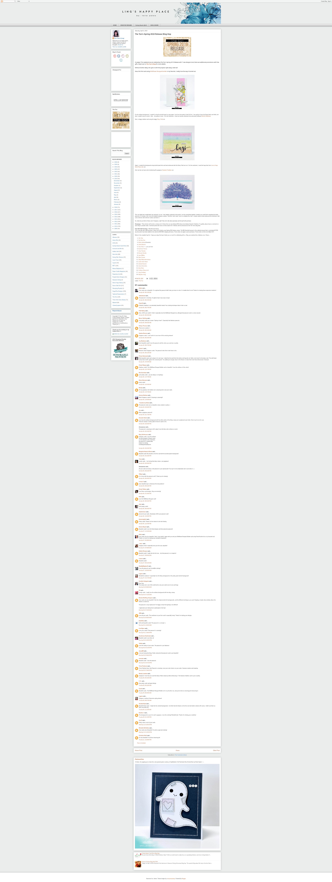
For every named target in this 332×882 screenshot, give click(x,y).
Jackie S (141, 348)
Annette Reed (142, 703)
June (115, 192)
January (116, 204)
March (116, 199)
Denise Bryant (142, 526)
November (117, 183)
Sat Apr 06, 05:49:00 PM (145, 478)
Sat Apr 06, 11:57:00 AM (145, 392)
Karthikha (141, 620)
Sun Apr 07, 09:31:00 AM (145, 563)
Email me (120, 44)
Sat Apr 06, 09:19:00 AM (145, 337)
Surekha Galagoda (144, 581)
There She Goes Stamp (118, 299)
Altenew (114, 237)
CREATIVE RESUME (126, 25)
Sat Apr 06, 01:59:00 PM (145, 423)
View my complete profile (119, 46)
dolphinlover (142, 511)
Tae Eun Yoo (141, 240)
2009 (115, 228)
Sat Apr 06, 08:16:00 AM (145, 292)
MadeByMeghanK (143, 566)
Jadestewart (142, 295)
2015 (115, 214)
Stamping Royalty (117, 288)
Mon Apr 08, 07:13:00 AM (145, 594)
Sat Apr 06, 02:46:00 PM (145, 448)
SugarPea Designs (117, 291)
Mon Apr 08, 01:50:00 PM (145, 640)
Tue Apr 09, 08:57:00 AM (145, 700)
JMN (140, 613)
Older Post (216, 750)
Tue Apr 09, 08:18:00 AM (145, 685)
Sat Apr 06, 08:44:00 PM (145, 508)
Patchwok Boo (139, 759)
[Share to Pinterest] (157, 278)
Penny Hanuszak (143, 356)
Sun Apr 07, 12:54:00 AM (145, 531)
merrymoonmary (171, 878)
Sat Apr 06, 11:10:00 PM (145, 523)
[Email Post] (147, 278)
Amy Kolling (142, 272)
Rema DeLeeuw (143, 380)
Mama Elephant (116, 268)
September (117, 187)
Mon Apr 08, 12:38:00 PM (145, 632)
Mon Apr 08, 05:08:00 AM (145, 587)
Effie (140, 496)
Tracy (140, 459)
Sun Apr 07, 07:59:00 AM (145, 547)
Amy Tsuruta (141, 251)
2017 (115, 209)
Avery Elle (115, 240)
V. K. (140, 681)
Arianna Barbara (143, 395)
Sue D (140, 720)
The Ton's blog (151, 64)
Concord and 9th (117, 248)
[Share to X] (153, 278)
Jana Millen (141, 255)
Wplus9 (114, 302)
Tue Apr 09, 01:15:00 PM (145, 717)
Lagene (141, 573)
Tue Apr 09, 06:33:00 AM (145, 677)
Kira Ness (141, 268)
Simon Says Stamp (117, 282)
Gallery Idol (115, 251)
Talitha (140, 643)
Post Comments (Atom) (181, 755)
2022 (115, 171)
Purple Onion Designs (118, 277)
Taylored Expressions (118, 294)
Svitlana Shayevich (143, 270)
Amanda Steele (143, 417)
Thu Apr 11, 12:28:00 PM (145, 739)
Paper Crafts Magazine (118, 271)
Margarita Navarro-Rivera (145, 451)
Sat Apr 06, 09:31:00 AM (145, 352)
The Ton (140, 238)
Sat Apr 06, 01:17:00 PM (145, 414)
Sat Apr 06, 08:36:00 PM (145, 501)
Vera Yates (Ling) (119, 38)
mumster (141, 658)
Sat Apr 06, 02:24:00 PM (145, 431)
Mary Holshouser (143, 434)
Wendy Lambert (143, 673)
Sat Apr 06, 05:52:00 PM (145, 486)
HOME (115, 25)
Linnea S (141, 481)
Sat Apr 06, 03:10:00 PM (145, 455)
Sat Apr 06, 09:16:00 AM (145, 330)
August (116, 190)
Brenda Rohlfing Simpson (146, 597)
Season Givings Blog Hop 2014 (150, 861)
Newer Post (138, 750)
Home (177, 750)
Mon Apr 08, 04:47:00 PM (145, 662)
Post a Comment (141, 743)
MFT (113, 265)
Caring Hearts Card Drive (119, 245)
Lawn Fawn (115, 260)
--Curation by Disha (144, 402)
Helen (140, 534)
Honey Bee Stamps (117, 257)
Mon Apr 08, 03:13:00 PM (145, 647)
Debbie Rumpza (143, 551)
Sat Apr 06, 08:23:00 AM (145, 300)
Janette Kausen (142, 263)
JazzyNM (141, 651)
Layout (114, 262)
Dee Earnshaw (142, 372)
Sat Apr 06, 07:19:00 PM (145, 493)
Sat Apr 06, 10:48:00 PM (145, 516)
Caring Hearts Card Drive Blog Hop (150, 853)
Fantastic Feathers (167, 170)
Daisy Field (160, 119)
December (117, 180)
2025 (115, 164)
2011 (115, 223)
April (115, 197)
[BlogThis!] (152, 278)
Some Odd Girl (116, 285)
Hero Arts (115, 254)
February (116, 202)
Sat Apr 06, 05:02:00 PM (145, 470)
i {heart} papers (116, 305)
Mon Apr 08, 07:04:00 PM (145, 670)
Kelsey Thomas (143, 325)
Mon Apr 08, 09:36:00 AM (145, 617)
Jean (140, 504)
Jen (140, 410)
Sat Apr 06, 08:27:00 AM (145, 307)
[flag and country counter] (120, 334)
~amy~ (140, 543)
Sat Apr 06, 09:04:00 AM (145, 322)
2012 (115, 221)
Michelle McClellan (144, 728)
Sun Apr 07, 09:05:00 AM (145, 555)
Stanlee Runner (143, 333)
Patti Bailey (142, 310)
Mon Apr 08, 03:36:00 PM (145, 655)
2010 (115, 226)
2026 (115, 162)
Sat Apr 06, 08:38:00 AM (145, 315)
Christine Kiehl (143, 735)
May (115, 195)
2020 (115, 176)
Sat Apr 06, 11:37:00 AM (145, 377)
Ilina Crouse (141, 257)
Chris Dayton (142, 244)
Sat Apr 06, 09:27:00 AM (145, 345)
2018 (115, 207)
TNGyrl (141, 474)
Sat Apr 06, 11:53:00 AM (145, 384)
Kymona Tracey (142, 248)
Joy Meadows (142, 341)
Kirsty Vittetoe (142, 489)
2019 (115, 178)
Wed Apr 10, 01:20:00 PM (145, 732)
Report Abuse (117, 310)
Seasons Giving (116, 279)
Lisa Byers (141, 628)
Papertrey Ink (116, 274)
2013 (115, 219)
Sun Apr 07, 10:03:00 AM (145, 570)
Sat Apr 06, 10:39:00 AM (145, 361)
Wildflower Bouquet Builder (158, 71)
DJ (139, 590)
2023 (115, 169)
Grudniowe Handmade (145, 636)
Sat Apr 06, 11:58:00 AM (145, 399)
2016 (115, 212)
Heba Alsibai (141, 242)
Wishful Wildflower (206, 116)
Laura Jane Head (142, 261)
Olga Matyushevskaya (144, 259)
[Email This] (150, 278)
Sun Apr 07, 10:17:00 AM (145, 578)
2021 (115, 174)
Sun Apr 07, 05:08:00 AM (145, 540)
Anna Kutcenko (142, 266)
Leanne (141, 558)
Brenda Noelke (142, 253)
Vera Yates (141, 246)
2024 (115, 167)
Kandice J (141, 712)
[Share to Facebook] (155, 278)
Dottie (140, 288)
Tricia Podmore (143, 666)
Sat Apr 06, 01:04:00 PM (145, 407)
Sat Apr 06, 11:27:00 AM (145, 369)
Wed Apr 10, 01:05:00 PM (145, 724)
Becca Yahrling (143, 318)
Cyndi (140, 688)
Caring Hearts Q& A (141, 25)
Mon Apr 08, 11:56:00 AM (145, 625)
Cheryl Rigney (142, 365)
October (116, 185)
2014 (115, 216)
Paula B (141, 303)
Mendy (140, 387)
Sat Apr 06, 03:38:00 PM (145, 463)
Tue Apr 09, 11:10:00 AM (145, 709)
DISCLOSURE (154, 25)
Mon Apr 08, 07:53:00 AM (145, 610)
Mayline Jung (142, 274)
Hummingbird (142, 519)
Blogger (184, 878)
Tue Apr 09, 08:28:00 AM (145, 693)
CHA (113, 243)
